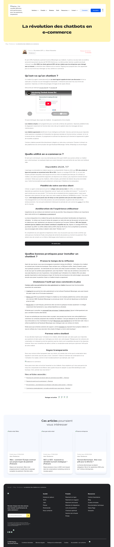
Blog (89, 500)
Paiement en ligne (70, 497)
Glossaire (91, 510)
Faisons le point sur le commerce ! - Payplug (39, 381)
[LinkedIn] (65, 397)
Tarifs (44, 500)
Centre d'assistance (94, 497)
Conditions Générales (27, 542)
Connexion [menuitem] (85, 10)
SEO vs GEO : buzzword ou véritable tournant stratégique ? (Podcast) (55, 462)
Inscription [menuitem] (96, 10)
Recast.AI (29, 305)
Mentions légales (40, 542)
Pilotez (67, 516)
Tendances (32, 53)
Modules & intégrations (72, 505)
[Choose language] (103, 10)
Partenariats (46, 508)
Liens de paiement (71, 508)
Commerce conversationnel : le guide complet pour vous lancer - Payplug (48, 388)
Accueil (9, 487)
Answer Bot (43, 87)
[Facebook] (62, 397)
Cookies (66, 542)
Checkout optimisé (71, 510)
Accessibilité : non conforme (78, 542)
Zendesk (53, 87)
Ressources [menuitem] (65, 10)
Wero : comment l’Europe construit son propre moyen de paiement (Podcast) (23, 462)
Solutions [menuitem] (35, 10)
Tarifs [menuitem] (57, 10)
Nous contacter (47, 510)
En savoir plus (57, 244)
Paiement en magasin (72, 500)
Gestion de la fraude (71, 513)
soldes (80, 202)
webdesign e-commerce (48, 214)
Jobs (44, 502)
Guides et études (93, 502)
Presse (45, 505)
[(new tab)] (9, 533)
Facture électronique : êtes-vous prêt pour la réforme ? (89, 461)
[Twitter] (59, 397)
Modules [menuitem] (51, 10)
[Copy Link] (67, 397)
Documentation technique (96, 505)
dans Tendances (14, 456)
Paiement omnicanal (71, 502)
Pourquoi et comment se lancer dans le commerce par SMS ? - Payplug (47, 377)
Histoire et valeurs (48, 497)
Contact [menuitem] (74, 10)
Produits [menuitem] (44, 10)
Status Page (91, 508)
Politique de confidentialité (16, 524)
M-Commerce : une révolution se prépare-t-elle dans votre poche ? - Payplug (49, 385)
